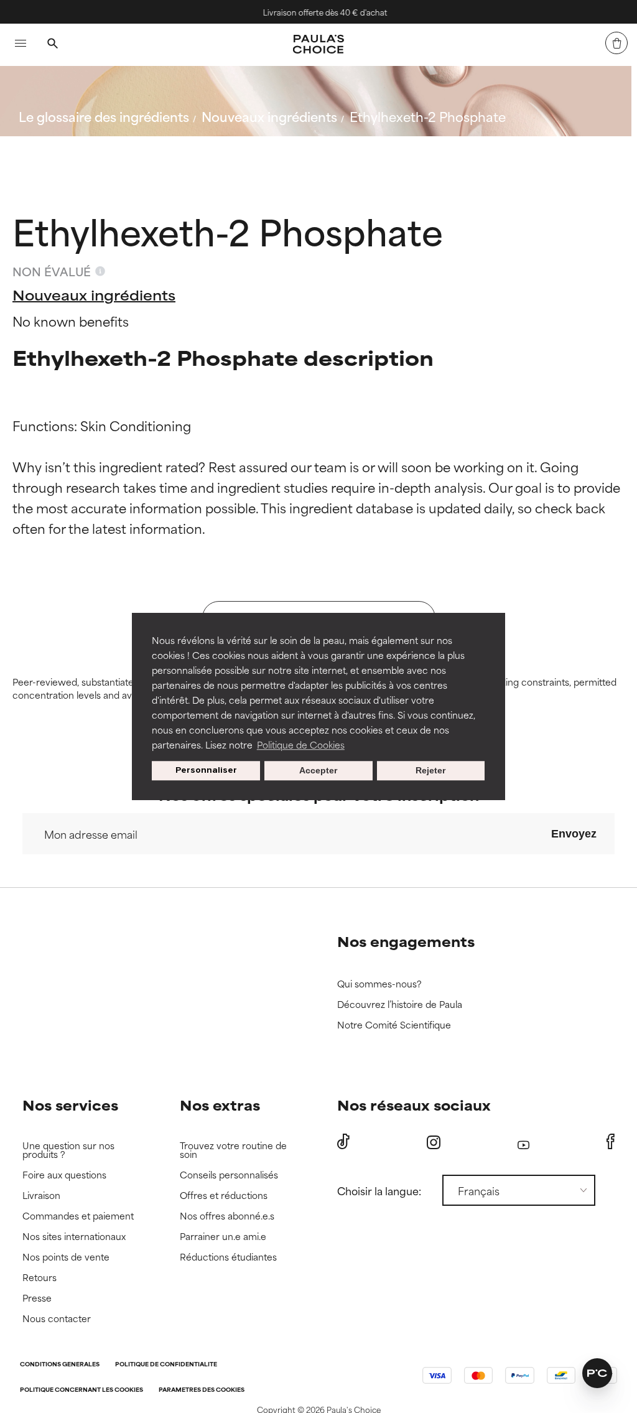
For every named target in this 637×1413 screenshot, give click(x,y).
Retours (39, 1277)
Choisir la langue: (379, 1190)
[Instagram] (433, 1142)
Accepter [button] (318, 771)
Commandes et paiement (78, 1216)
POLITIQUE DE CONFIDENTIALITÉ (166, 1365)
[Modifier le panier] (616, 43)
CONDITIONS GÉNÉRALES (60, 1365)
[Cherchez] (52, 44)
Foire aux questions (64, 1175)
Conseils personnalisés (229, 1175)
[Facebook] (611, 1142)
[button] (597, 1373)
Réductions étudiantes (228, 1257)
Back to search (73, 146)
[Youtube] (523, 1142)
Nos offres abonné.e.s (227, 1216)
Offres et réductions (223, 1195)
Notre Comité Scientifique (394, 1025)
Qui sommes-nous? (379, 984)
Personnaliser (206, 770)
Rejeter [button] (430, 771)
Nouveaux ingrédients (269, 116)
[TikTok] (343, 1142)
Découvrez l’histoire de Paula (399, 1004)
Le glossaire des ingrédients (104, 116)
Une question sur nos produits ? (68, 1150)
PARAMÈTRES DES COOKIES (201, 1390)
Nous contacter (56, 1318)
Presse (37, 1298)
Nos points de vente (65, 1257)
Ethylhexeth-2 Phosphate (428, 116)
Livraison (41, 1195)
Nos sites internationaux (74, 1236)
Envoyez (574, 834)
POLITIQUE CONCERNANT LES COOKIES (81, 1390)
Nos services (70, 1104)
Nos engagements (406, 941)
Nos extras (220, 1104)
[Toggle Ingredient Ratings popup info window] (100, 271)
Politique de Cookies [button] (301, 744)
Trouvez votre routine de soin (233, 1150)
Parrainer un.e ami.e (223, 1236)
